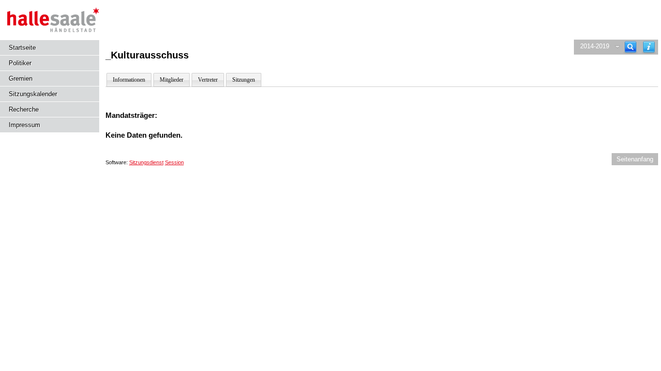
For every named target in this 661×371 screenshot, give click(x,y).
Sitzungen (243, 79)
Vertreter (208, 79)
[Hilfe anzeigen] (649, 47)
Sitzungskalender (33, 94)
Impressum (24, 124)
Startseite (22, 47)
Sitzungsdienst (146, 162)
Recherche (24, 109)
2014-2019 (594, 46)
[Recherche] (630, 47)
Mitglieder (171, 79)
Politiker (20, 63)
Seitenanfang (634, 159)
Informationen (129, 79)
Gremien (20, 78)
